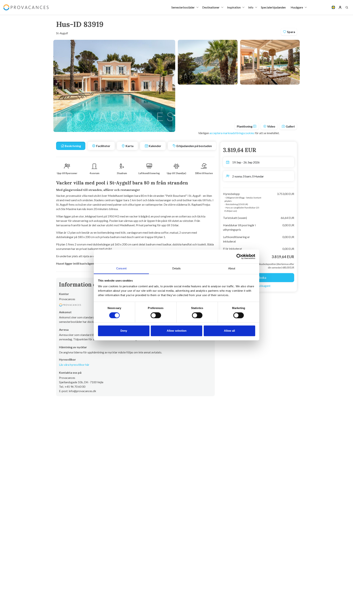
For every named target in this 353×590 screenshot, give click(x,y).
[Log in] (340, 7)
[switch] (156, 315)
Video (271, 126)
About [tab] (231, 268)
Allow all (229, 330)
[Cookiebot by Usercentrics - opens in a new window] (239, 256)
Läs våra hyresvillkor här (74, 364)
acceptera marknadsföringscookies (232, 133)
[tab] (70, 146)
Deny (123, 330)
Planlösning (245, 126)
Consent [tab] (121, 268)
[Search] (346, 7)
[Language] (333, 7)
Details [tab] (176, 268)
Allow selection (176, 330)
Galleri (290, 126)
